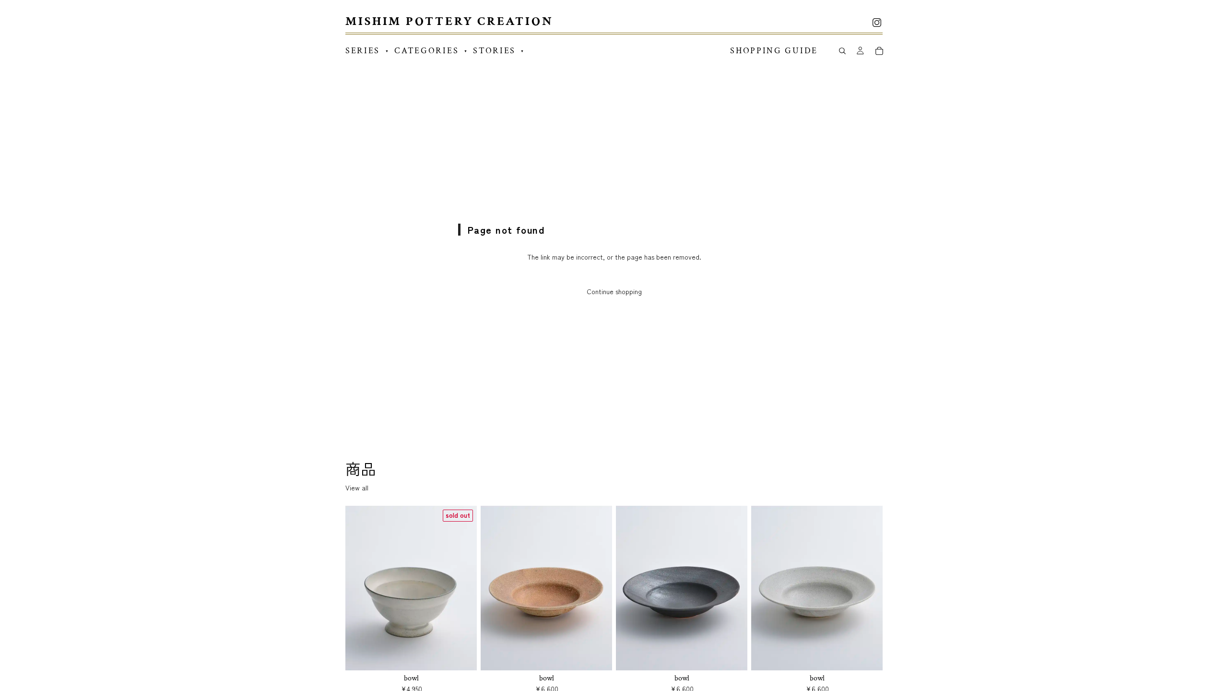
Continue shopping (614, 291)
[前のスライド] (359, 588)
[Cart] (879, 50)
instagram (877, 22)
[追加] (597, 655)
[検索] (842, 50)
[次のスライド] (462, 588)
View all (356, 487)
